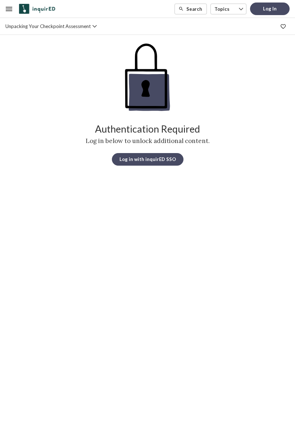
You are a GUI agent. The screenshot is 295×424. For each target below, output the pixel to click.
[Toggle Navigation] (9, 9)
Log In (270, 8)
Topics (222, 9)
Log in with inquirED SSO (147, 159)
